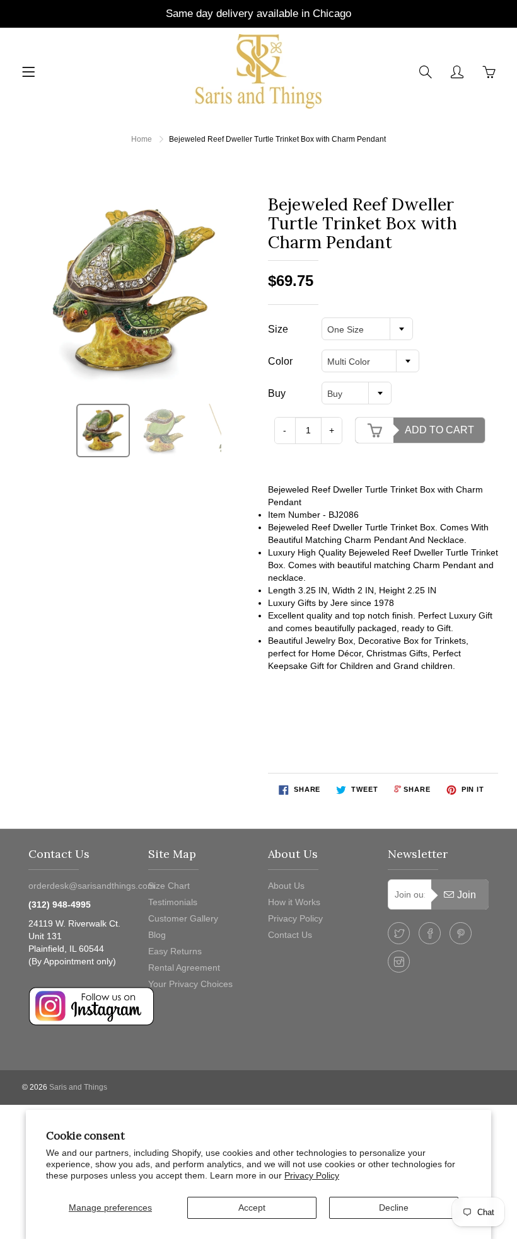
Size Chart (169, 886)
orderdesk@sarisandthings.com (91, 886)
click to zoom (138, 291)
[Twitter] (399, 933)
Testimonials (172, 902)
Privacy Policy (311, 1175)
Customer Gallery (183, 918)
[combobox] (367, 328)
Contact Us (290, 935)
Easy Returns (175, 951)
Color (280, 361)
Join (466, 894)
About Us (286, 886)
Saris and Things (78, 1087)
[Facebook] (430, 933)
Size (278, 329)
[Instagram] (399, 962)
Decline (394, 1207)
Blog (157, 935)
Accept (251, 1207)
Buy (277, 393)
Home (141, 139)
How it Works (294, 902)
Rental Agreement (184, 967)
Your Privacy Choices (190, 984)
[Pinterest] (461, 933)
